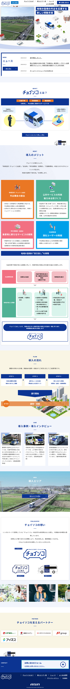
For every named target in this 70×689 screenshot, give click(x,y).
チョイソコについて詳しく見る (35, 135)
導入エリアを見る (35, 496)
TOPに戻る (15, 2)
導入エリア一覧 (41, 1)
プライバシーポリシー (53, 678)
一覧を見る (8, 69)
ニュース (51, 1)
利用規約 (64, 678)
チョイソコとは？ (29, 1)
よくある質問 (50, 3)
